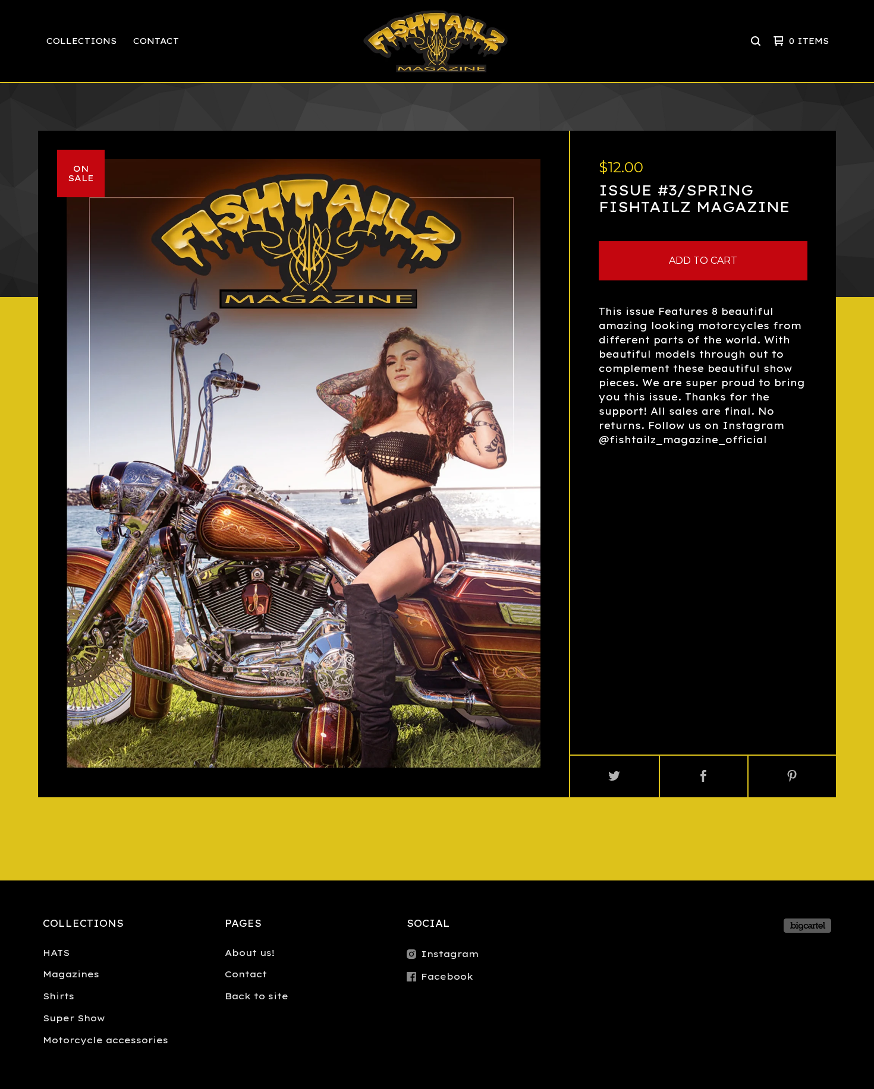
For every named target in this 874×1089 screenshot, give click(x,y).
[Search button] (756, 41)
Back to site (256, 996)
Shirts (58, 996)
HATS (56, 952)
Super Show (74, 1018)
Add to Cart (703, 260)
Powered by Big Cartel (807, 925)
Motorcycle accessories (105, 1040)
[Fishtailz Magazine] (435, 41)
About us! (250, 952)
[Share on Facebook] (703, 776)
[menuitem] (81, 41)
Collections (81, 41)
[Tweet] (614, 776)
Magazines (71, 974)
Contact (156, 41)
